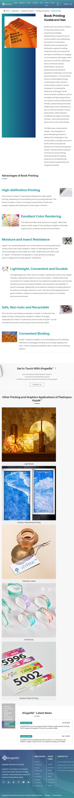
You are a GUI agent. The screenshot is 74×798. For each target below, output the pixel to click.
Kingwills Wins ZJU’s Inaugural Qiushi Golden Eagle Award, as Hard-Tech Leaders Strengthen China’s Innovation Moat (45, 727)
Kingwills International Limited (13, 764)
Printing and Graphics (43, 11)
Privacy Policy (57, 795)
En (57, 5)
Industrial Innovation (27, 11)
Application (15, 11)
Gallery (50, 785)
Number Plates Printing (29, 698)
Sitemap (47, 795)
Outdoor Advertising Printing (29, 522)
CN (58, 3)
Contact (52, 2)
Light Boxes (29, 464)
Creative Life (38, 786)
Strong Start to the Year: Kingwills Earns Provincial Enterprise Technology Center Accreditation (9, 716)
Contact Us (37, 385)
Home (15, 2)
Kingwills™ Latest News (37, 713)
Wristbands (28, 640)
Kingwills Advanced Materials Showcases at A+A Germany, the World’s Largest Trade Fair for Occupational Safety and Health (43, 741)
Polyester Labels (29, 581)
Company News (26, 723)
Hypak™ (50, 764)
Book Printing (56, 11)
